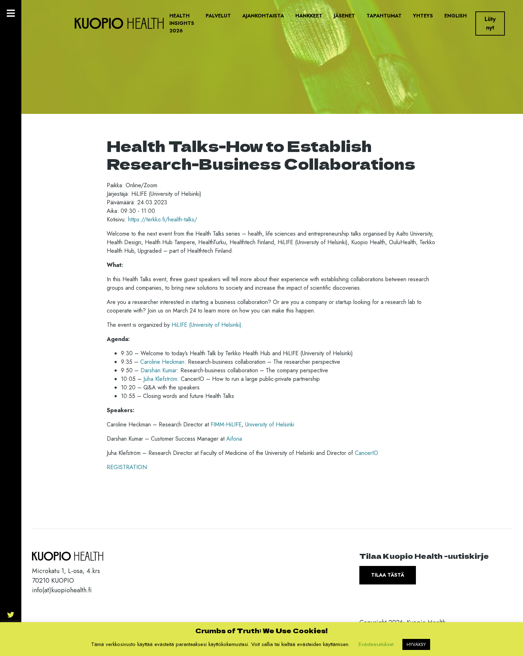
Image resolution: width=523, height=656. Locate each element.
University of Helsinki (269, 424)
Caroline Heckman (162, 362)
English (455, 15)
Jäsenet (344, 15)
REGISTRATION (127, 467)
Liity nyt (490, 23)
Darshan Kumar (159, 370)
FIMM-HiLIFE (226, 424)
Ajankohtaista (263, 15)
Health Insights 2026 (181, 23)
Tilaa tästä (387, 574)
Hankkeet (308, 15)
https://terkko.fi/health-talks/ (162, 219)
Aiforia (234, 439)
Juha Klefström (160, 379)
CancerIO (366, 453)
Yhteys (423, 15)
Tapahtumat (384, 15)
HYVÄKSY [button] (416, 644)
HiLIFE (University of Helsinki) (206, 325)
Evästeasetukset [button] (376, 644)
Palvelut (218, 15)
